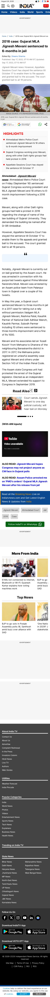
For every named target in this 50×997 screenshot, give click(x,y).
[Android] (39, 1)
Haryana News (8, 869)
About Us (6, 740)
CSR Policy (18, 966)
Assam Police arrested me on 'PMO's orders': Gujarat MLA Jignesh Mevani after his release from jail (24, 481)
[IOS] (36, 1)
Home (4, 12)
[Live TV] (46, 6)
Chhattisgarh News (10, 891)
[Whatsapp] (40, 124)
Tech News (7, 824)
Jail (45, 510)
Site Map (9, 963)
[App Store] (36, 931)
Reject (39, 994)
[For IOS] (36, 947)
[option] (25, 403)
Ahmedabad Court (30, 510)
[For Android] (13, 947)
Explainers (6, 828)
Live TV (5, 762)
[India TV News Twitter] (45, 1)
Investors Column (9, 755)
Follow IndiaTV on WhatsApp (22, 524)
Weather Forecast (9, 784)
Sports (39, 12)
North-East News (9, 880)
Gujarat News (8, 895)
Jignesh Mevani (10, 510)
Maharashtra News (33, 862)
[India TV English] (27, 6)
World (30, 12)
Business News (8, 832)
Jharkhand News (9, 873)
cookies (9, 994)
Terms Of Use (23, 963)
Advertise (6, 744)
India (22, 12)
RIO (28, 966)
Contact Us (7, 737)
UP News (6, 888)
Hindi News (7, 759)
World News (7, 806)
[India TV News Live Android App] (13, 931)
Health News (7, 835)
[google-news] (38, 917)
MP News (6, 876)
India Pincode (8, 787)
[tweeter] (11, 917)
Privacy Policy (38, 963)
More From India (25, 553)
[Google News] (9, 124)
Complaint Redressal (11, 748)
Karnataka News (9, 902)
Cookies (6, 988)
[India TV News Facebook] (43, 1)
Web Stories (7, 770)
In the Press (7, 751)
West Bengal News (33, 873)
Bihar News (7, 862)
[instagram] (18, 917)
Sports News (7, 821)
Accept (23, 994)
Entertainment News (11, 817)
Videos (13, 12)
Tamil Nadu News (9, 884)
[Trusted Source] (24, 124)
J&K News (6, 899)
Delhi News (7, 865)
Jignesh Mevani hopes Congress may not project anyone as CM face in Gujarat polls (23, 468)
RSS (35, 966)
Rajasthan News (32, 865)
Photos (5, 810)
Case (14, 516)
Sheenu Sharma (18, 56)
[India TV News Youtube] (48, 1)
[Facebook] (4, 917)
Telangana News (32, 869)
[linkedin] (31, 917)
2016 (5, 516)
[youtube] (24, 917)
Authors (5, 766)
